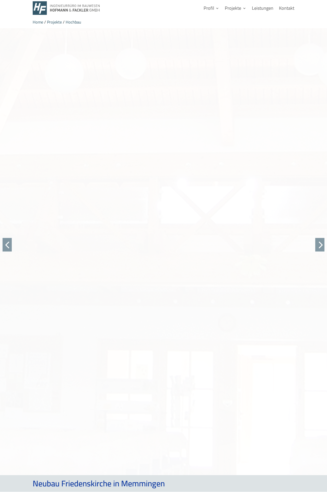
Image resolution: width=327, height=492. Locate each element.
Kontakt (286, 8)
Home (38, 22)
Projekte (233, 8)
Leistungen (262, 8)
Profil (209, 8)
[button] (7, 244)
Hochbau (73, 22)
